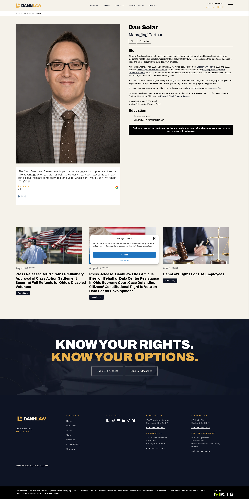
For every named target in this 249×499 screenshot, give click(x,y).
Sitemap (70, 449)
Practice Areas (136, 5)
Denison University (205, 67)
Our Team (119, 5)
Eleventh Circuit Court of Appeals (175, 96)
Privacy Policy (124, 260)
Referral (94, 5)
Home (18, 13)
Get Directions (155, 428)
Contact (153, 5)
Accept (124, 255)
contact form (216, 88)
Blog (68, 435)
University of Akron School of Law (152, 70)
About (107, 5)
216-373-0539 (215, 7)
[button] (154, 238)
